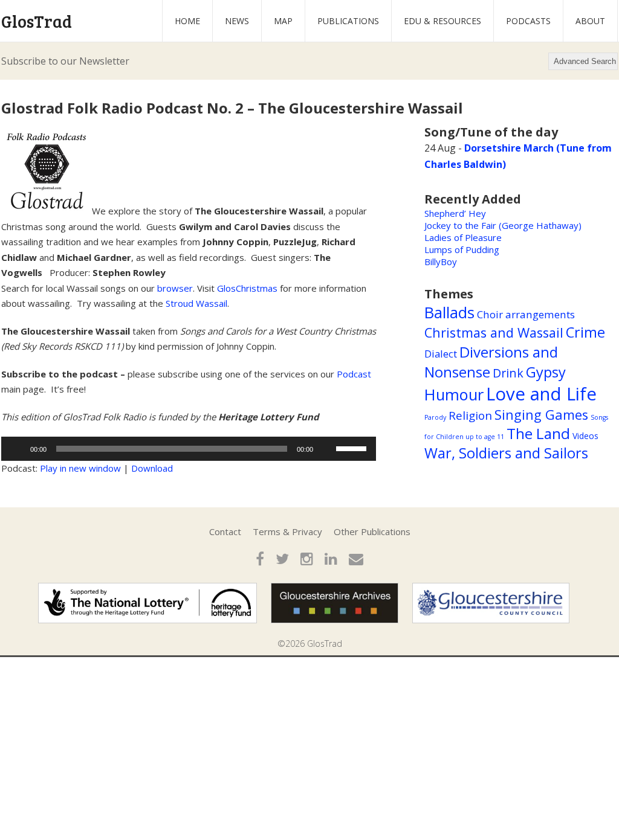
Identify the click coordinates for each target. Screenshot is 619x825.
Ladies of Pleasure (463, 237)
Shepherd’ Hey (455, 213)
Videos (585, 435)
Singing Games (541, 414)
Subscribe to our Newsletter (65, 61)
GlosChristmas (247, 288)
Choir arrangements (526, 314)
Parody (435, 417)
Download (152, 468)
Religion (470, 415)
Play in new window (80, 468)
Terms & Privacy (287, 531)
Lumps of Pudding (461, 249)
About (590, 21)
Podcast (354, 374)
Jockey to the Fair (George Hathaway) (503, 225)
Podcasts (528, 21)
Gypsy (546, 372)
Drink (508, 373)
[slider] (353, 447)
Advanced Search (585, 61)
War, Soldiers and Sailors (506, 453)
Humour (454, 394)
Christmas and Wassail (493, 332)
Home (187, 21)
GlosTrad (36, 21)
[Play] (17, 449)
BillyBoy (440, 261)
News (237, 21)
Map (283, 21)
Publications (348, 21)
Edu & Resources (442, 21)
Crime (585, 332)
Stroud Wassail (196, 303)
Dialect (440, 354)
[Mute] (326, 449)
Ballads (449, 312)
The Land (538, 433)
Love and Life (541, 394)
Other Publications (372, 531)
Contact (225, 531)
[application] (188, 449)
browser (175, 288)
